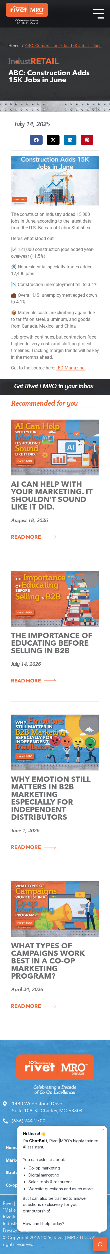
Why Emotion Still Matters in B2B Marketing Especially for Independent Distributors (50, 799)
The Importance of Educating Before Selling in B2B (52, 643)
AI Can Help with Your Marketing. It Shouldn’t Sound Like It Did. (52, 496)
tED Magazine (70, 368)
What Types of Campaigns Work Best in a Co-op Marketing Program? (48, 962)
